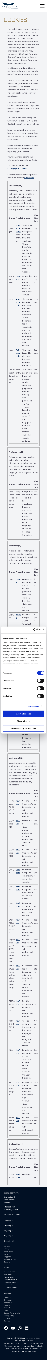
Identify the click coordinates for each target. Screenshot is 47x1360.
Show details (33, 706)
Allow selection (23, 721)
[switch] (40, 681)
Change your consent (17, 168)
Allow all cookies (23, 714)
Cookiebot (29, 177)
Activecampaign (18, 228)
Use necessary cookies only (23, 728)
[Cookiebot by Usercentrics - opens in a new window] (33, 630)
